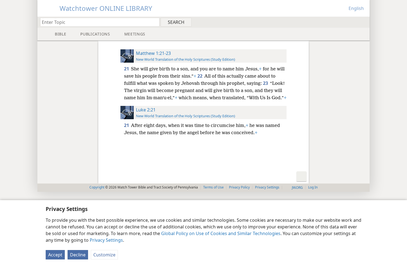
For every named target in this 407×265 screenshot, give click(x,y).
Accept (55, 255)
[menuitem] (363, 21)
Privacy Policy (239, 187)
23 (266, 83)
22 (200, 76)
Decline (78, 255)
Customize (104, 255)
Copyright (96, 187)
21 (127, 69)
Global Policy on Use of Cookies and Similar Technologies (220, 233)
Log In (313, 187)
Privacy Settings (106, 240)
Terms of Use (213, 187)
